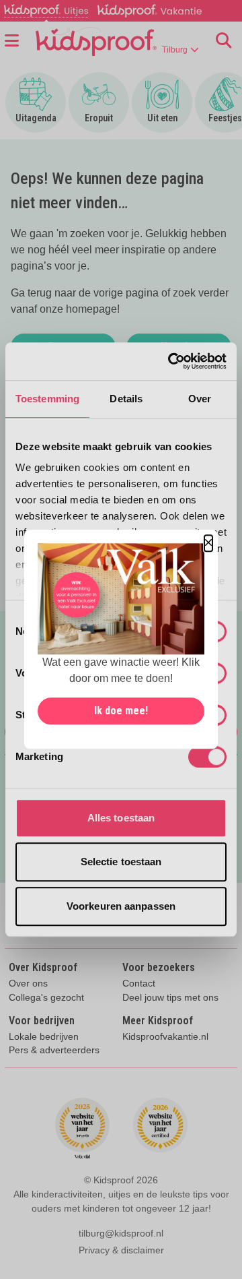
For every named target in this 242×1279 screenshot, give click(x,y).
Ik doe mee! (121, 711)
